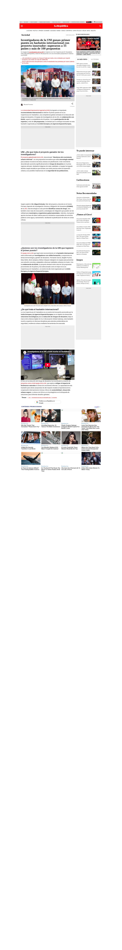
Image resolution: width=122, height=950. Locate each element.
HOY (21, 22)
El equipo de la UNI (27, 253)
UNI (25, 208)
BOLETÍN (93, 30)
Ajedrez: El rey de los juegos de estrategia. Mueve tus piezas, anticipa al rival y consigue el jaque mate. (84, 282)
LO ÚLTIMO (29, 30)
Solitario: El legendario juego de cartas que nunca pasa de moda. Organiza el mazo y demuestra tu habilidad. (84, 274)
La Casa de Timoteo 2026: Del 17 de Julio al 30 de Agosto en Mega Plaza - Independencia (83, 237)
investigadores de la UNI (36, 52)
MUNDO (59, 30)
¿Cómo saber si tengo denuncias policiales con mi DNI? (84, 172)
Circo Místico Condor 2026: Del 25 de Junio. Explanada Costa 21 (84, 228)
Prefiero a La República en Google (47, 402)
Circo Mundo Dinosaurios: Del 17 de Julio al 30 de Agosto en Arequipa (83, 252)
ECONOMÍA (47, 30)
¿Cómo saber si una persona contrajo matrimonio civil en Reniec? (84, 156)
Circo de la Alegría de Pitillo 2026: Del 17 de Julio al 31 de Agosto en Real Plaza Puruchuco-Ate (84, 245)
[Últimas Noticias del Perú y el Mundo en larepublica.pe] (61, 26)
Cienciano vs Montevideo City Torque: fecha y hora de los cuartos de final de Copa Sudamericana (84, 200)
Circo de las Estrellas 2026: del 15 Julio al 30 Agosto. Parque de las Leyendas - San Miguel (84, 221)
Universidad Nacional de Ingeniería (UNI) (41, 397)
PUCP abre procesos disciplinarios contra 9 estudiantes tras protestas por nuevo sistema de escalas (48, 62)
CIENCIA (63, 30)
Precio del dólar (56, 22)
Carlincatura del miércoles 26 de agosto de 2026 (83, 185)
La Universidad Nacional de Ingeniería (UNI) (35, 110)
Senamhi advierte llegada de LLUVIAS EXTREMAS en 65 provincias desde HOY (84, 207)
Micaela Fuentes (28, 104)
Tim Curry (26, 22)
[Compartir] (72, 103)
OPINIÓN (40, 30)
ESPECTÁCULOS (77, 30)
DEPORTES (69, 30)
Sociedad (25, 35)
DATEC (88, 30)
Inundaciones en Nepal (44, 22)
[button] (22, 26)
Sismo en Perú (66, 22)
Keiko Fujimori (33, 22)
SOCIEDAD (53, 30)
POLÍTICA (35, 30)
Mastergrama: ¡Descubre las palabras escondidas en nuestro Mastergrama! (84, 265)
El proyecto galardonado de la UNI (32, 157)
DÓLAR (84, 30)
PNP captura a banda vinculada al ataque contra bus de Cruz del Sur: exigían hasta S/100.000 (84, 66)
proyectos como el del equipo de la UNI (33, 383)
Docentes (54, 397)
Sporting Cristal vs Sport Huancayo (80, 22)
